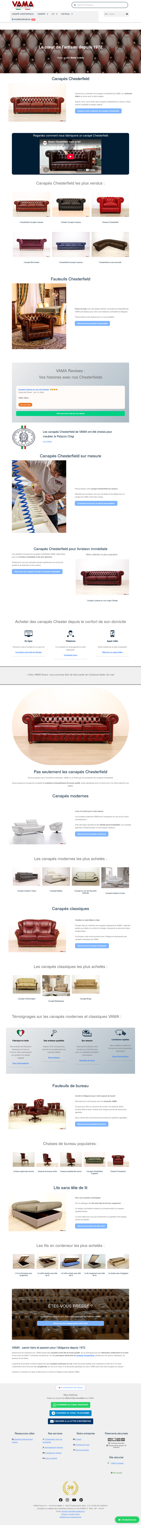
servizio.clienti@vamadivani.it (73, 1511)
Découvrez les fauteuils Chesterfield (92, 323)
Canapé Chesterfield (23, 14)
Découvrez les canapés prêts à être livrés (70, 1323)
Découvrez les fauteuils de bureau (91, 1124)
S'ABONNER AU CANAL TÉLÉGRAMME (72, 1413)
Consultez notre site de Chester (28, 652)
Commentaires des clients (71, 1387)
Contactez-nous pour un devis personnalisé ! (96, 503)
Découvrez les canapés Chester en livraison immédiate (37, 571)
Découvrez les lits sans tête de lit (91, 1226)
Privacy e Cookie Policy (70, 1514)
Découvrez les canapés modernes (91, 834)
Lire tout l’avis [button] (25, 405)
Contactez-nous (128, 1519)
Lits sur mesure (51, 1458)
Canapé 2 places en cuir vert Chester (33, 389)
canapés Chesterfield (85, 1355)
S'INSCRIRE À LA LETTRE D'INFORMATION (72, 1421)
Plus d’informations (120, 1056)
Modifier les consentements (70, 1517)
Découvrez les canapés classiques (91, 945)
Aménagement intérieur (54, 1447)
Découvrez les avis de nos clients (70, 413)
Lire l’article (47, 441)
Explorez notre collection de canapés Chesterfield (98, 111)
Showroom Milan (24, 19)
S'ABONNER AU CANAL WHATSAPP (72, 1404)
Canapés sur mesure (53, 1453)
